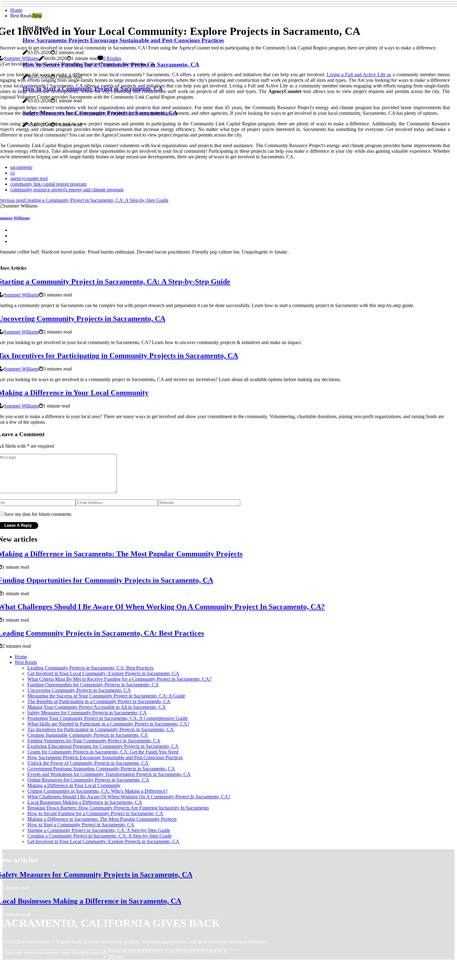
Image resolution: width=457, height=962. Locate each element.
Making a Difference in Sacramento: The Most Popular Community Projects (102, 819)
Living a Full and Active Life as (359, 74)
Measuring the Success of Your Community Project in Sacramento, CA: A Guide (106, 695)
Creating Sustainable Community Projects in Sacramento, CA (87, 735)
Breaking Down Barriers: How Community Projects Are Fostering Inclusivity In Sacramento (118, 807)
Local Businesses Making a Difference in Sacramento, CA (84, 802)
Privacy (115, 956)
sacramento (21, 167)
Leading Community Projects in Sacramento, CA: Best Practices (90, 667)
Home (16, 10)
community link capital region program (48, 184)
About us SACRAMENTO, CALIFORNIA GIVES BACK (168, 951)
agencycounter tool (29, 178)
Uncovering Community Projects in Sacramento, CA (79, 690)
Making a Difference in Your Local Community (74, 785)
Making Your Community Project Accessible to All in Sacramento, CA (96, 707)
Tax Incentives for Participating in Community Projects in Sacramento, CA (100, 729)
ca (12, 172)
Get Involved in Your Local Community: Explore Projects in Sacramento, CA (103, 673)
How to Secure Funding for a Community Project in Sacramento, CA (95, 813)
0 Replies (112, 58)
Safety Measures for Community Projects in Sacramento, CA (87, 712)
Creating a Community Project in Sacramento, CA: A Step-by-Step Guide (99, 835)
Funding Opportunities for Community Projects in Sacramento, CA (93, 684)
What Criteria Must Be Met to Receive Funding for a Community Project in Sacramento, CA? (119, 679)
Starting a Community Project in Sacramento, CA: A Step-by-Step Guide (98, 830)
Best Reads (26, 662)
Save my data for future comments (37, 514)
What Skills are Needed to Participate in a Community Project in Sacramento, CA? (108, 723)
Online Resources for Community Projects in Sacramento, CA (88, 779)
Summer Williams (21, 58)
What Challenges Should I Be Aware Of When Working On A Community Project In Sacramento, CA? (128, 796)
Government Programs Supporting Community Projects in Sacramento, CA (101, 768)
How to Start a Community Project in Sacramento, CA (80, 824)
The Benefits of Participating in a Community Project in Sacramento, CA (98, 701)
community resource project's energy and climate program (66, 189)
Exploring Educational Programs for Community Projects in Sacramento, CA (102, 746)
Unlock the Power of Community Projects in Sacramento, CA (88, 763)
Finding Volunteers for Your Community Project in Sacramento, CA (93, 740)
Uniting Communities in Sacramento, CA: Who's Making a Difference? (97, 791)
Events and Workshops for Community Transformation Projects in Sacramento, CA (109, 774)
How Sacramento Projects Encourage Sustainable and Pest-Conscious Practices (105, 757)
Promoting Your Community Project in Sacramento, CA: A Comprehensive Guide (107, 718)
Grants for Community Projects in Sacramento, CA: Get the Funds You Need (102, 751)
